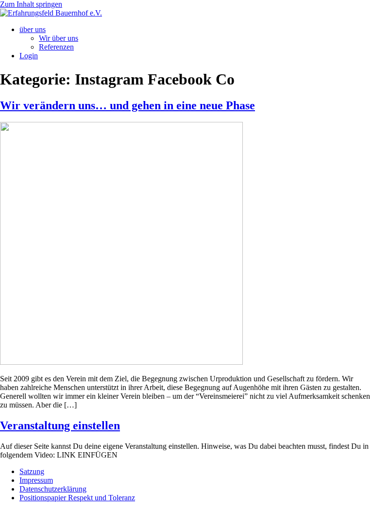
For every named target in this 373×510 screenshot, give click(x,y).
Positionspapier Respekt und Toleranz (77, 497)
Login (28, 55)
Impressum (36, 480)
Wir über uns (58, 38)
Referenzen (56, 47)
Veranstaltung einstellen (60, 425)
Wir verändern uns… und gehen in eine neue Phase (127, 105)
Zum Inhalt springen (31, 4)
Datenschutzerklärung (52, 489)
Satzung (31, 471)
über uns (32, 29)
